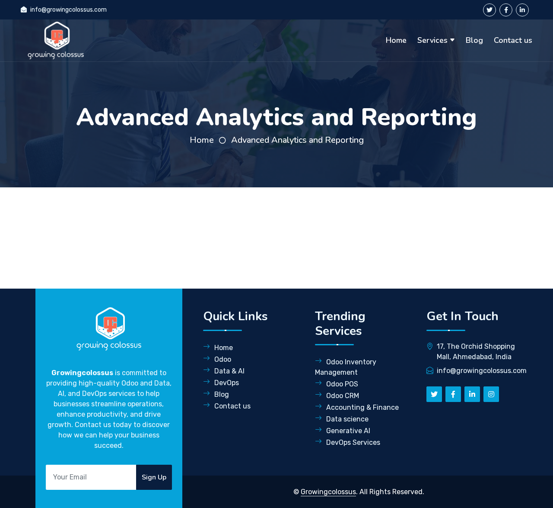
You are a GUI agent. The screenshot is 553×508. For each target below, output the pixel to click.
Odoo (222, 359)
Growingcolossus (328, 492)
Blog (474, 40)
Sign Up (154, 477)
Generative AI (348, 431)
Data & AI (229, 371)
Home (396, 40)
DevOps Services (353, 442)
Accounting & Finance (362, 407)
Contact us (513, 40)
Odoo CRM (342, 396)
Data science (347, 419)
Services (432, 40)
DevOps (226, 383)
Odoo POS (342, 384)
